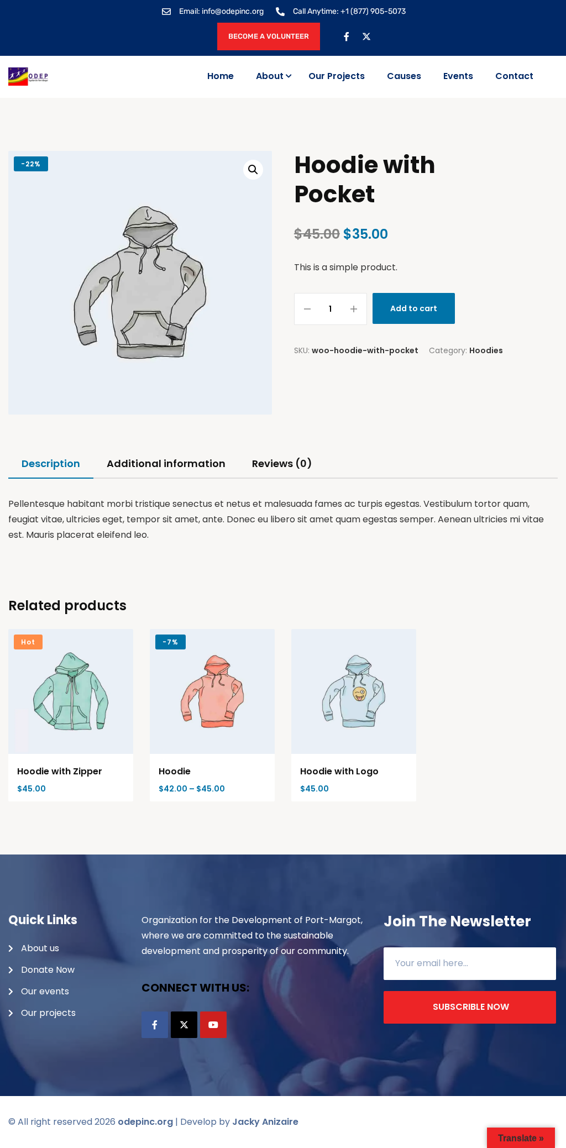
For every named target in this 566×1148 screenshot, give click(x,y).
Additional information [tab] (166, 463)
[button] (253, 170)
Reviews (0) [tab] (282, 463)
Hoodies (486, 350)
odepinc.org (145, 1121)
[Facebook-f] (346, 36)
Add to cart (413, 308)
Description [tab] (51, 463)
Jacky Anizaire (265, 1121)
